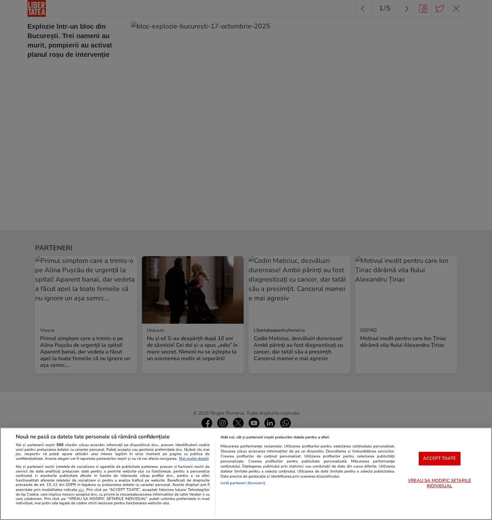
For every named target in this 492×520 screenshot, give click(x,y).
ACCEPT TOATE (439, 458)
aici (81, 489)
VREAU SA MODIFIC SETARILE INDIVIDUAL (439, 483)
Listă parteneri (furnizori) (243, 483)
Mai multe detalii (194, 458)
